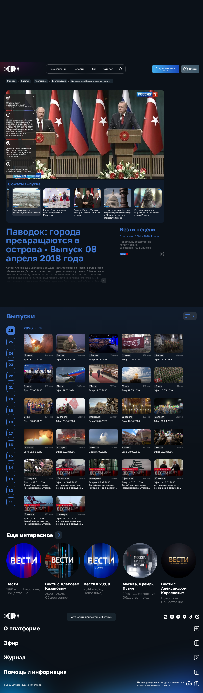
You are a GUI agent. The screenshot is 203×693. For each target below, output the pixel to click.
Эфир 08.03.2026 (131, 451)
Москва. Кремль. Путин (138, 586)
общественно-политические (136, 243)
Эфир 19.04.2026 (98, 421)
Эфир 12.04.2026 (131, 421)
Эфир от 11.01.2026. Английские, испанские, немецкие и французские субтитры (69, 522)
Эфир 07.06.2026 (33, 390)
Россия (155, 236)
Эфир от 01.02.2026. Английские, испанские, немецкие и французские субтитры (135, 486)
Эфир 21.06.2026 (131, 359)
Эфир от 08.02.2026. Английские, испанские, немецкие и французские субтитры (102, 486)
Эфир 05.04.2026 (163, 421)
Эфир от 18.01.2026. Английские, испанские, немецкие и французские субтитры (37, 522)
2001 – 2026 (142, 236)
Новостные (126, 241)
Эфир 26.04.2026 (65, 421)
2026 (38, 328)
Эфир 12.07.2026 (33, 359)
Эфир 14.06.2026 (163, 359)
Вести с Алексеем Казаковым (62, 586)
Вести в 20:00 (97, 584)
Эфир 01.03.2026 (163, 451)
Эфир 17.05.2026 (131, 390)
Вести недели (59, 81)
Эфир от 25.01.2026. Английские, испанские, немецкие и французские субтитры (167, 486)
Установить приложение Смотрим (91, 616)
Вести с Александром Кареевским (174, 588)
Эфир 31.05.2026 (65, 390)
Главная (11, 81)
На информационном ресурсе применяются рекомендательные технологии (160, 683)
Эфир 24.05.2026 (98, 390)
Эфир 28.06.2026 (98, 359)
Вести (12, 584)
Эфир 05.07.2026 (65, 359)
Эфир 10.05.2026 (163, 390)
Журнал (14, 657)
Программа (41, 81)
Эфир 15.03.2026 (98, 451)
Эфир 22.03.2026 (65, 451)
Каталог (25, 81)
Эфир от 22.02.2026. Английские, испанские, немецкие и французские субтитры (37, 486)
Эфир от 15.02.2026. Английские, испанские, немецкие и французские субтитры (69, 486)
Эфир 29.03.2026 (33, 451)
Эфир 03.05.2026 (33, 421)
